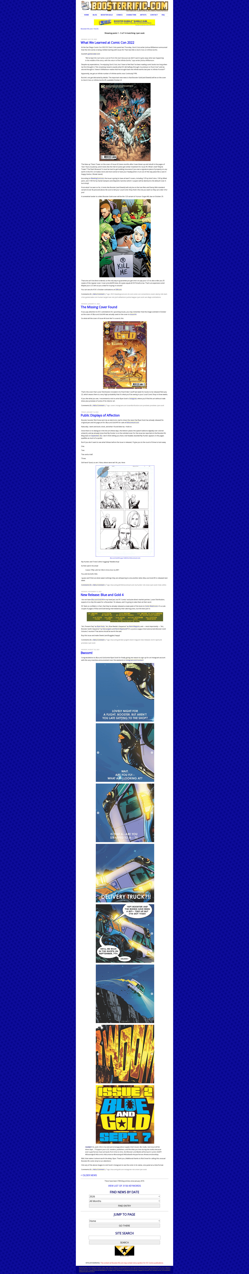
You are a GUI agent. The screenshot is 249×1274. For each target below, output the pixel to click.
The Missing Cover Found (99, 307)
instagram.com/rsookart (134, 660)
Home (86, 15)
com (122, 1169)
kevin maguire (135, 640)
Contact (154, 15)
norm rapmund (156, 640)
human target (103, 297)
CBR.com (118, 290)
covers (152, 294)
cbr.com (130, 294)
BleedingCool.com (97, 178)
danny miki (160, 294)
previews (146, 405)
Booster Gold (107, 15)
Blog (95, 15)
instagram (128, 1169)
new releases (145, 640)
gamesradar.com (94, 54)
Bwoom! (86, 653)
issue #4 (133, 314)
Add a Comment (98, 294)
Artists (143, 15)
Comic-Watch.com (151, 606)
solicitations (156, 297)
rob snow (146, 585)
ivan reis (111, 297)
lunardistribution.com (135, 405)
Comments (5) (86, 585)
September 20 (96, 436)
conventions (145, 294)
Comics (119, 15)
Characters (131, 15)
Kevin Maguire (134, 626)
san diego (148, 297)
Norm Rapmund (121, 629)
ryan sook (140, 297)
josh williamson (120, 297)
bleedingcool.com (120, 294)
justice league (131, 297)
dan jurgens (125, 640)
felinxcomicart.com (127, 585)
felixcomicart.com (132, 422)
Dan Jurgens (107, 629)
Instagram (133, 398)
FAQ (163, 15)
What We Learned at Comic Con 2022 (107, 42)
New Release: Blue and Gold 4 (102, 595)
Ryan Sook (101, 626)
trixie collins (162, 585)
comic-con (137, 294)
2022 (112, 294)
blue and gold (115, 585)
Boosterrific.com (87, 29)
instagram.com (121, 405)
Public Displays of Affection (100, 415)
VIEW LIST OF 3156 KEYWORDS (124, 1185)
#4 (97, 599)
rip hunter (138, 585)
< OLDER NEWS (89, 1175)
